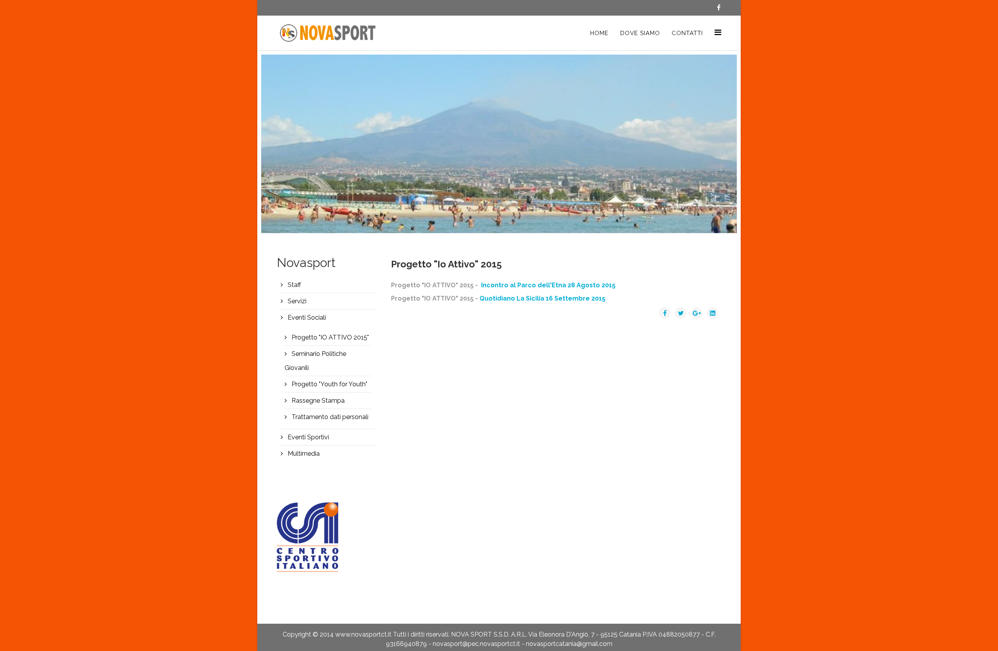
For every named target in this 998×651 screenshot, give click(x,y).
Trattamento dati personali (329, 417)
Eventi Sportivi (307, 437)
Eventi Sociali (306, 317)
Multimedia (303, 453)
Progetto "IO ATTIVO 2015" (329, 337)
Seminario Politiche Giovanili (315, 360)
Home (599, 33)
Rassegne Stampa (317, 400)
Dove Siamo (640, 33)
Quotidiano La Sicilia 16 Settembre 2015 (542, 298)
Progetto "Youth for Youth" (328, 384)
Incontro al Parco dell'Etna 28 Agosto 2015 (548, 285)
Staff (293, 284)
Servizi (296, 301)
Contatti (687, 33)
